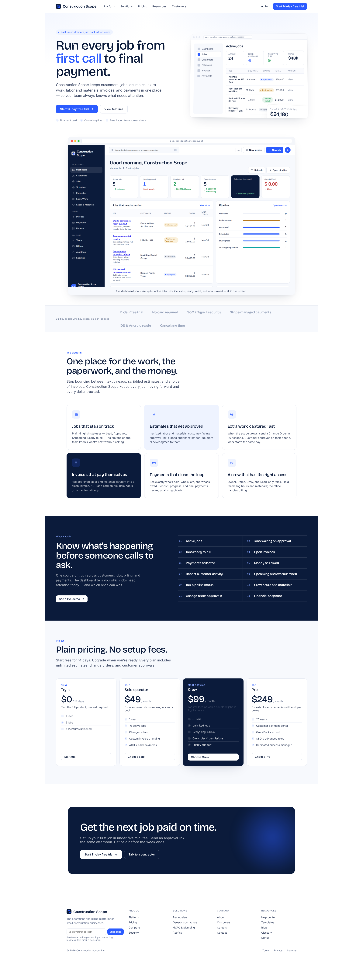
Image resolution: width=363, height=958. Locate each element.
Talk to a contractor (142, 854)
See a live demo (69, 599)
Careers (222, 927)
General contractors (185, 922)
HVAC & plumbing (184, 927)
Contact (222, 932)
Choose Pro (262, 756)
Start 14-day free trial (290, 6)
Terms (266, 950)
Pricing (142, 6)
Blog (264, 927)
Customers (179, 6)
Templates (267, 922)
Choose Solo (136, 756)
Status (265, 937)
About (221, 917)
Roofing (177, 932)
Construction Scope (79, 6)
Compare (134, 927)
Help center (268, 917)
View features (113, 109)
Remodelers (180, 917)
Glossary (266, 932)
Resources (159, 6)
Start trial (70, 756)
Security (134, 932)
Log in (264, 6)
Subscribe (115, 931)
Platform (109, 6)
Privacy (278, 950)
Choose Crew (200, 757)
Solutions (126, 6)
